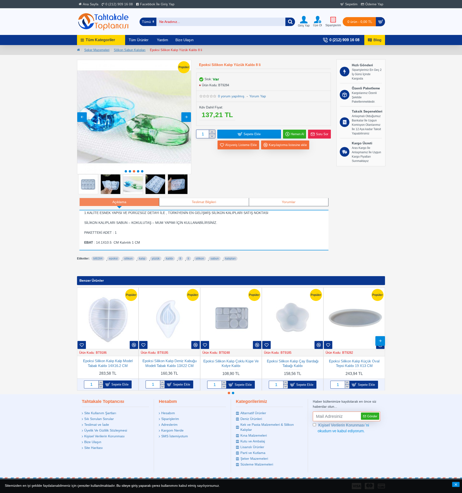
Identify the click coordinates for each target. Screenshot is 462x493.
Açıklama (119, 202)
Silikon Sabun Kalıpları (130, 50)
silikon (128, 258)
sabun (215, 258)
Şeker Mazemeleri (96, 50)
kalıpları (230, 258)
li (188, 258)
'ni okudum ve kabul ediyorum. (343, 428)
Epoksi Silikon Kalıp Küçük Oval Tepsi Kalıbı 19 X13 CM (354, 363)
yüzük (156, 258)
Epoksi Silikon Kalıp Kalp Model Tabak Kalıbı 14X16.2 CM (108, 363)
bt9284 (98, 258)
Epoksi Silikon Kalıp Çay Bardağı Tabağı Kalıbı (293, 363)
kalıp (142, 258)
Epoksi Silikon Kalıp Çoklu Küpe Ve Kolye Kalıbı (231, 363)
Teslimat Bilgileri (204, 202)
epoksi (113, 258)
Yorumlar (288, 202)
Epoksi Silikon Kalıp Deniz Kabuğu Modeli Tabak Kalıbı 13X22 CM (169, 363)
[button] (82, 117)
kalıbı (169, 258)
